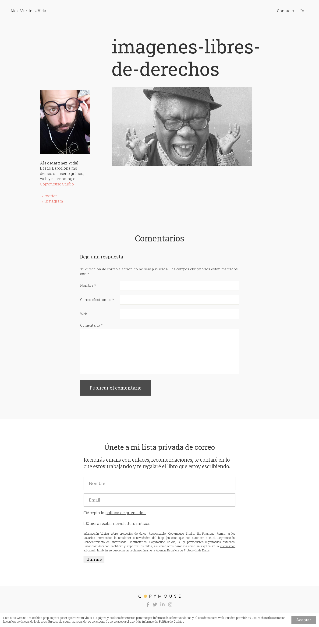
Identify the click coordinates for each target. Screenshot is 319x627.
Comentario (91, 325)
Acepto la (116, 512)
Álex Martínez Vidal (28, 10)
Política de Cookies (171, 621)
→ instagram (51, 201)
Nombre (88, 285)
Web (83, 314)
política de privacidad (125, 512)
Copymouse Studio (57, 183)
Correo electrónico (97, 299)
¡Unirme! (94, 559)
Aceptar (303, 619)
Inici (305, 10)
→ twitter (48, 195)
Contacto (285, 10)
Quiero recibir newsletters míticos (118, 523)
